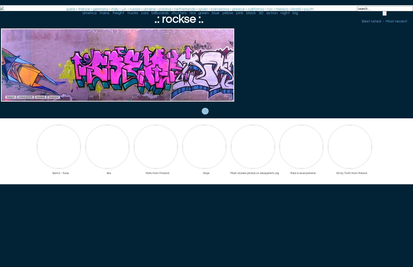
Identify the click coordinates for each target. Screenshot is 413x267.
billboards (160, 13)
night (285, 13)
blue (215, 13)
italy (115, 9)
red (193, 13)
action (272, 13)
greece (238, 9)
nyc (270, 9)
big (295, 13)
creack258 (26, 97)
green (203, 13)
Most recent (396, 21)
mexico (282, 9)
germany (100, 9)
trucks (132, 13)
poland (165, 9)
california (256, 9)
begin (11, 97)
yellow (227, 13)
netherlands (185, 9)
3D (261, 13)
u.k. (124, 9)
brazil (296, 9)
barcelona (220, 9)
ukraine (149, 9)
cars (145, 13)
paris (71, 9)
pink (239, 13)
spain (203, 9)
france (84, 9)
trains (104, 13)
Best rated (371, 21)
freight (118, 13)
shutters (179, 13)
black (251, 13)
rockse (41, 97)
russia (135, 9)
